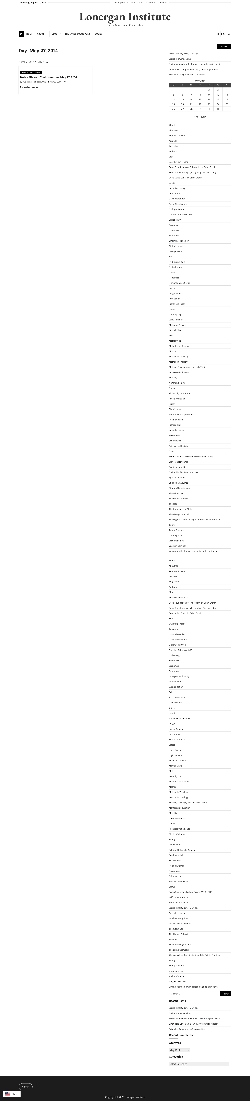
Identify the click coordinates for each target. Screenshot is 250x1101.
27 (182, 109)
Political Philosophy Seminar (182, 414)
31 (218, 109)
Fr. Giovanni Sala (177, 262)
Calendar (150, 2)
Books (98, 33)
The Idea (173, 503)
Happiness (174, 277)
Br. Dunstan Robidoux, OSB (34, 81)
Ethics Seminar (176, 246)
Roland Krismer (176, 430)
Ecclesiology (175, 219)
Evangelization (176, 251)
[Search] (228, 34)
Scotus (172, 451)
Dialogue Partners (177, 209)
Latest (172, 309)
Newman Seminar (177, 382)
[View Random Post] (217, 34)
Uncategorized (176, 535)
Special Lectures (177, 477)
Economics (174, 225)
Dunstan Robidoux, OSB (180, 214)
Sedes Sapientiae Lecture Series (127, 2)
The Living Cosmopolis (77, 33)
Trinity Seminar (176, 530)
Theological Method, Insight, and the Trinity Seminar (194, 519)
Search (224, 46)
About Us (173, 130)
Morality (173, 377)
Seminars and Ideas (178, 467)
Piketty (172, 404)
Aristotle (173, 141)
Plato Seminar (175, 409)
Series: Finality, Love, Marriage (183, 53)
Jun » (203, 116)
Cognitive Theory (177, 188)
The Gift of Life (176, 493)
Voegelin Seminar (177, 545)
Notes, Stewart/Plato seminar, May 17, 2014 (48, 77)
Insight (172, 288)
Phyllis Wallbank (177, 398)
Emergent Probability (179, 240)
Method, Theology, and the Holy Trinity (188, 367)
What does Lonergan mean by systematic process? (193, 69)
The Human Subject (178, 498)
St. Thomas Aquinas (178, 482)
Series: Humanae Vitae (180, 58)
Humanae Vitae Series (179, 283)
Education (174, 235)
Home (29, 33)
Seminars (163, 2)
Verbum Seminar (177, 540)
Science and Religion (179, 446)
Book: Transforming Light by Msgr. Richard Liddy (192, 172)
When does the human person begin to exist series (193, 551)
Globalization (175, 267)
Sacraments (174, 435)
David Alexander (177, 198)
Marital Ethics (175, 330)
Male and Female (177, 325)
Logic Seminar (176, 319)
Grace (172, 272)
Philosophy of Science (179, 393)
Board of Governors (178, 162)
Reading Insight (176, 419)
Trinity (172, 525)
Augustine (174, 146)
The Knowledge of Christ (181, 509)
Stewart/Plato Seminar (31, 72)
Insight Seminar (176, 293)
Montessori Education (179, 372)
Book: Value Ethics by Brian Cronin (185, 177)
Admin (25, 1086)
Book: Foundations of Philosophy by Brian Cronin (192, 167)
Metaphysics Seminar (179, 346)
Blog (54, 33)
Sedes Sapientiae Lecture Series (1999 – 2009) (191, 456)
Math (171, 335)
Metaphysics (175, 340)
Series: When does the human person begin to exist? (194, 64)
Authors (173, 151)
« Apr (197, 116)
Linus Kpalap (175, 314)
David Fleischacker (178, 204)
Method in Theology (178, 356)
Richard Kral (175, 424)
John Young (174, 298)
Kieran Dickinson (177, 303)
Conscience (174, 193)
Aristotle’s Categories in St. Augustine (187, 74)
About (40, 33)
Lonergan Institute (125, 16)
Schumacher (175, 440)
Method (173, 351)
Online (172, 388)
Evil (170, 256)
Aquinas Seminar (177, 135)
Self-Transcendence (178, 461)
